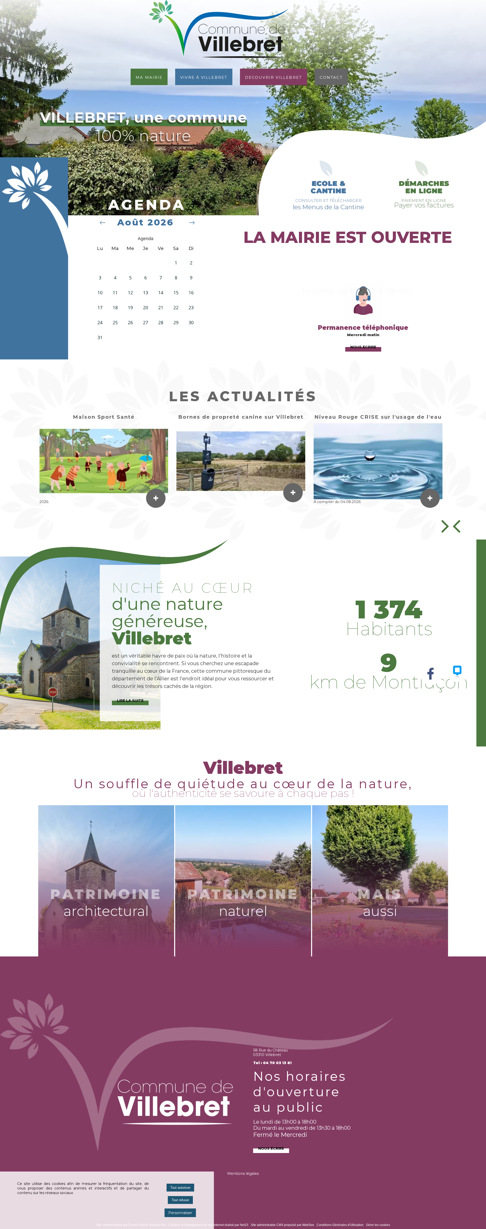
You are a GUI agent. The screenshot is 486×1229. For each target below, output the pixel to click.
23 (191, 307)
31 (100, 337)
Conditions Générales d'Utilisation (340, 1224)
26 (130, 322)
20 (145, 307)
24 (100, 322)
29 (175, 322)
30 (191, 322)
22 (175, 307)
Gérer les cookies (378, 1224)
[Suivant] (445, 525)
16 (191, 293)
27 (145, 322)
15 (175, 293)
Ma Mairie (149, 77)
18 (115, 307)
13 (145, 293)
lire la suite (130, 700)
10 (100, 293)
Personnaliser (180, 1213)
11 (115, 293)
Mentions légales (243, 1173)
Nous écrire (271, 1148)
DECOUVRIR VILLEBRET (273, 77)
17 (100, 307)
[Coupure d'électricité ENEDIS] (240, 461)
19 (130, 307)
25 (115, 322)
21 (160, 307)
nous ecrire (363, 346)
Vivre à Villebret (203, 77)
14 (160, 293)
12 (130, 293)
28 (160, 322)
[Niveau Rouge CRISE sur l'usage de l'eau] (103, 461)
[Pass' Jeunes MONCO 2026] (378, 461)
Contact (331, 77)
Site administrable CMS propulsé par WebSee (282, 1224)
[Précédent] (452, 525)
